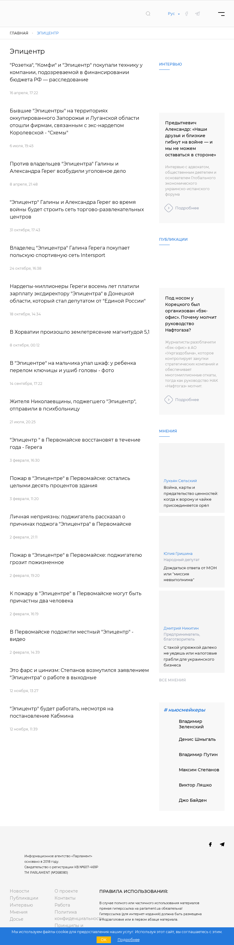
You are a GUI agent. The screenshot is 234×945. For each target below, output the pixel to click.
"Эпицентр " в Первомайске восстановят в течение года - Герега (75, 443)
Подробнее (187, 207)
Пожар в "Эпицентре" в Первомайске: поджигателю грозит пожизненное (76, 558)
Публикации (24, 898)
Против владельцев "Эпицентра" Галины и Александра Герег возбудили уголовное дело (68, 167)
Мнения (18, 912)
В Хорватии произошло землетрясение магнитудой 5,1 (80, 332)
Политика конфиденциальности (72, 915)
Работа (62, 905)
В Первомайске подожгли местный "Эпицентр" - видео (71, 635)
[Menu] (221, 13)
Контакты (65, 898)
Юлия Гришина (178, 553)
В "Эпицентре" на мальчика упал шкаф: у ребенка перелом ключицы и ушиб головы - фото (73, 366)
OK (104, 939)
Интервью (21, 905)
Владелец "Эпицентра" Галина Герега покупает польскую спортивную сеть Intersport (70, 251)
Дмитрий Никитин (181, 628)
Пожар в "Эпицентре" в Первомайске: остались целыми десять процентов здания (70, 481)
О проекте (66, 891)
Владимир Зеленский (191, 724)
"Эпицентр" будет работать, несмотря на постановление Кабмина (61, 712)
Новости (19, 891)
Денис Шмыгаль (197, 739)
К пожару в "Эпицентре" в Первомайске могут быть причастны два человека (75, 597)
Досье (16, 919)
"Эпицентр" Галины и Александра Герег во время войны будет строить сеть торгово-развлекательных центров (77, 209)
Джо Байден (193, 800)
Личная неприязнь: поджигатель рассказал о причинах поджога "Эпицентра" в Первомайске (70, 520)
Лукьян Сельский (180, 480)
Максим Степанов (199, 770)
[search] (148, 13)
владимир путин (198, 754)
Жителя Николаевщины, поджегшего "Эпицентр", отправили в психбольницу (73, 405)
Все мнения (172, 680)
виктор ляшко (195, 785)
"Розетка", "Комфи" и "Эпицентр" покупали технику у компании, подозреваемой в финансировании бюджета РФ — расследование (76, 72)
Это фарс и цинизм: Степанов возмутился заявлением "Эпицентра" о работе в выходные (79, 673)
